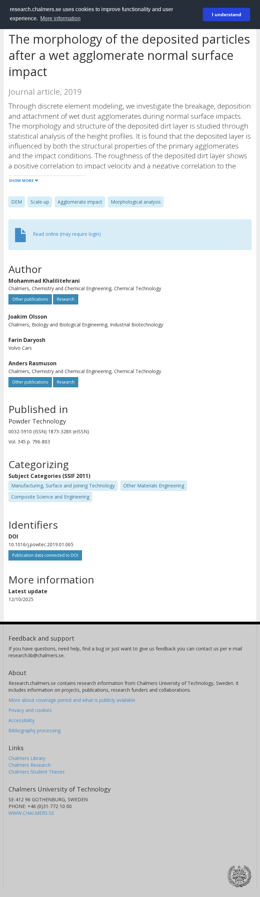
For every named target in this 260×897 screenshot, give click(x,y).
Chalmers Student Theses (36, 771)
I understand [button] (226, 14)
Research (65, 299)
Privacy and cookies (30, 710)
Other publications (30, 299)
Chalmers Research (29, 765)
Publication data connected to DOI (45, 555)
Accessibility (21, 720)
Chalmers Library (26, 758)
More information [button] (60, 18)
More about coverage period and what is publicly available (71, 700)
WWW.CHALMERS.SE (31, 813)
